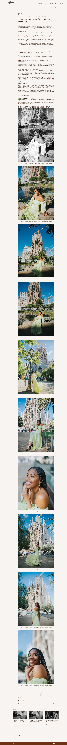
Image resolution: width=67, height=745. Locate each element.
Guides (37, 7)
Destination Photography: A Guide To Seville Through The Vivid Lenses (19, 721)
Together (22, 7)
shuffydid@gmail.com (13, 743)
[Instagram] (60, 3)
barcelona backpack (28, 694)
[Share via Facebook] (18, 700)
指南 (55, 7)
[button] (51, 3)
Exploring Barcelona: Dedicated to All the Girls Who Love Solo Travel (52, 721)
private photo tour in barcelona (43, 691)
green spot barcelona (36, 694)
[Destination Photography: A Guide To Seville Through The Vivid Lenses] (20, 715)
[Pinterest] (62, 3)
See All (58, 709)
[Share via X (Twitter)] (20, 700)
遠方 (51, 7)
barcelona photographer (33, 691)
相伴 (44, 7)
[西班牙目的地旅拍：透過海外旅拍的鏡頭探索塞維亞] (36, 715)
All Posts (14, 7)
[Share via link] (25, 700)
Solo (18, 7)
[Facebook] (59, 3)
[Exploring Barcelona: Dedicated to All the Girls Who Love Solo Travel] (52, 715)
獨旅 (41, 7)
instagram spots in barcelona (23, 691)
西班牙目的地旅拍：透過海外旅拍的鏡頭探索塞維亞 (36, 721)
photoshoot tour (21, 694)
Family (27, 7)
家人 (48, 7)
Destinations (32, 7)
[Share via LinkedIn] (23, 700)
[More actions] (53, 13)
